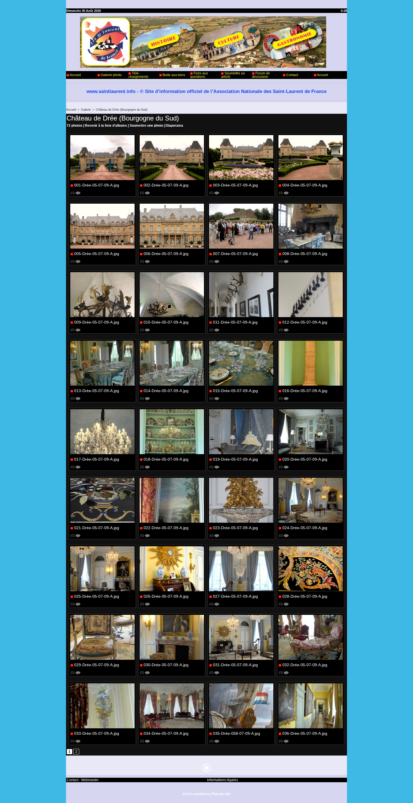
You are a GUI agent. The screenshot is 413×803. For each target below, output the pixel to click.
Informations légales (222, 780)
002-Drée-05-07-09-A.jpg (166, 185)
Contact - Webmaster (83, 780)
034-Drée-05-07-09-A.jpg (166, 733)
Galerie (86, 109)
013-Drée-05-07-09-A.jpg (96, 390)
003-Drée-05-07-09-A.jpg (235, 185)
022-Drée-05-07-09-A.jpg (166, 528)
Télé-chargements (138, 75)
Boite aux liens (173, 75)
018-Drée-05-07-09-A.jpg (166, 459)
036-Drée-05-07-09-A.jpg (304, 733)
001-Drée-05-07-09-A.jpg (96, 185)
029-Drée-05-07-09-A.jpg (96, 665)
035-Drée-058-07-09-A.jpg (236, 733)
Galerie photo (111, 75)
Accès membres (196, 794)
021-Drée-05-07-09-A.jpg (96, 528)
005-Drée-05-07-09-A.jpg (96, 253)
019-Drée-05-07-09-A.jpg (235, 459)
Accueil (75, 75)
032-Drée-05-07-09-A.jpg (304, 665)
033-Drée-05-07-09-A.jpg (96, 733)
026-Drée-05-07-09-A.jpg (166, 596)
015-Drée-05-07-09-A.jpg (235, 390)
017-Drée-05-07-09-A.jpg (96, 459)
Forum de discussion (261, 75)
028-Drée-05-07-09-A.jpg (304, 596)
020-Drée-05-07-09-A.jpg (304, 459)
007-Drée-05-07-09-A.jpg (235, 253)
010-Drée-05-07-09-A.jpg (166, 322)
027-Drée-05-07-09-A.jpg (235, 596)
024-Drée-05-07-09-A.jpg (304, 528)
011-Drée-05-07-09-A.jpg (235, 322)
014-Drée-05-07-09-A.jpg (166, 390)
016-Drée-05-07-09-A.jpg (304, 390)
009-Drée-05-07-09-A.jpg (96, 322)
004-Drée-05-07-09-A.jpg (304, 185)
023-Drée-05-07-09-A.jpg (235, 528)
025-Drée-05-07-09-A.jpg (96, 596)
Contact (291, 75)
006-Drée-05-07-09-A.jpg (166, 253)
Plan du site (221, 794)
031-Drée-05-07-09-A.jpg (235, 665)
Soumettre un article (233, 75)
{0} (73, 193)
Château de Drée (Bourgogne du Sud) (122, 109)
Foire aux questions (199, 75)
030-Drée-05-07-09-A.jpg (166, 665)
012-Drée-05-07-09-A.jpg (304, 322)
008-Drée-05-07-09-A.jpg (304, 253)
